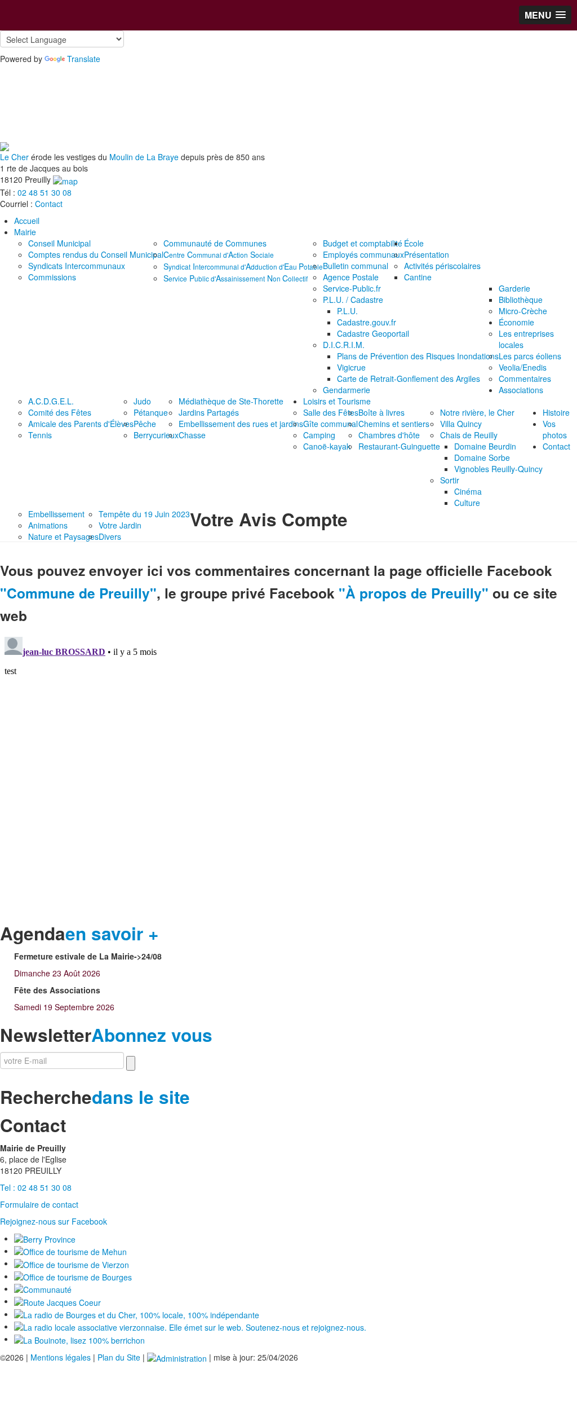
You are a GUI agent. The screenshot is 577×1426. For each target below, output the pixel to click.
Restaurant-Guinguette (399, 446)
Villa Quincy (461, 423)
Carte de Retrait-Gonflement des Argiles (408, 378)
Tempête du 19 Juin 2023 (144, 514)
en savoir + (111, 933)
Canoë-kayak (326, 446)
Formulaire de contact (39, 1204)
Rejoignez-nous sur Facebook (53, 1221)
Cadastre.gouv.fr (366, 322)
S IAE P (243, 266)
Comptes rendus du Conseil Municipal (95, 254)
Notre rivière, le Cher (477, 412)
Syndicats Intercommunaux (76, 265)
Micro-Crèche (523, 310)
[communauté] (43, 1288)
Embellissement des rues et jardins (241, 423)
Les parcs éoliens (530, 356)
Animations (48, 525)
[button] (545, 15)
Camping (319, 435)
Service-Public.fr (352, 288)
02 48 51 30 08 (44, 192)
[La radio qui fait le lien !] (190, 1326)
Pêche (145, 423)
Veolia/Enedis (523, 367)
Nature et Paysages (63, 536)
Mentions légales (60, 1357)
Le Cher (14, 156)
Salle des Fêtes (330, 412)
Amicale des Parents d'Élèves (81, 423)
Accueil (26, 220)
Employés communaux (363, 254)
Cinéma (468, 491)
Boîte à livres (381, 412)
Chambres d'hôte (389, 435)
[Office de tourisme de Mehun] (70, 1250)
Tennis (40, 435)
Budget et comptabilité (362, 243)
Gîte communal (330, 423)
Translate (83, 58)
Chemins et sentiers (393, 423)
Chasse (192, 435)
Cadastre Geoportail (373, 333)
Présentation (426, 254)
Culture (467, 502)
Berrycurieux (156, 435)
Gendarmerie (346, 389)
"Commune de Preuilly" (78, 593)
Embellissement (56, 514)
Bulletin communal (355, 265)
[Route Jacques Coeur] (57, 1300)
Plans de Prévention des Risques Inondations (418, 356)
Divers (110, 536)
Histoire (556, 412)
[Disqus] (288, 773)
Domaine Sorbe (482, 457)
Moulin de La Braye (144, 156)
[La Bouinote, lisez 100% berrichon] (79, 1338)
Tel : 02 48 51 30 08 (36, 1187)
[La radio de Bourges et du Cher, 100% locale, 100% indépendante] (136, 1313)
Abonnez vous (151, 1035)
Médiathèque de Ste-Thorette (231, 401)
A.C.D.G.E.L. (51, 401)
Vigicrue (351, 367)
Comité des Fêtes (59, 412)
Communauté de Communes (215, 243)
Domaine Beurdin (485, 446)
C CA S (218, 254)
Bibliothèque (521, 299)
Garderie (514, 288)
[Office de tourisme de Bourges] (73, 1276)
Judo (142, 401)
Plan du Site (118, 1357)
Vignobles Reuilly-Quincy (498, 468)
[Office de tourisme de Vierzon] (71, 1263)
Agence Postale (351, 277)
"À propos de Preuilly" (414, 593)
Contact (49, 203)
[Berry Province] (45, 1238)
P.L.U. (347, 310)
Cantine (418, 277)
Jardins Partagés (209, 412)
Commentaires (525, 378)
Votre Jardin (120, 525)
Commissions (52, 277)
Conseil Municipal (59, 243)
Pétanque (151, 412)
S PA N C (235, 278)
